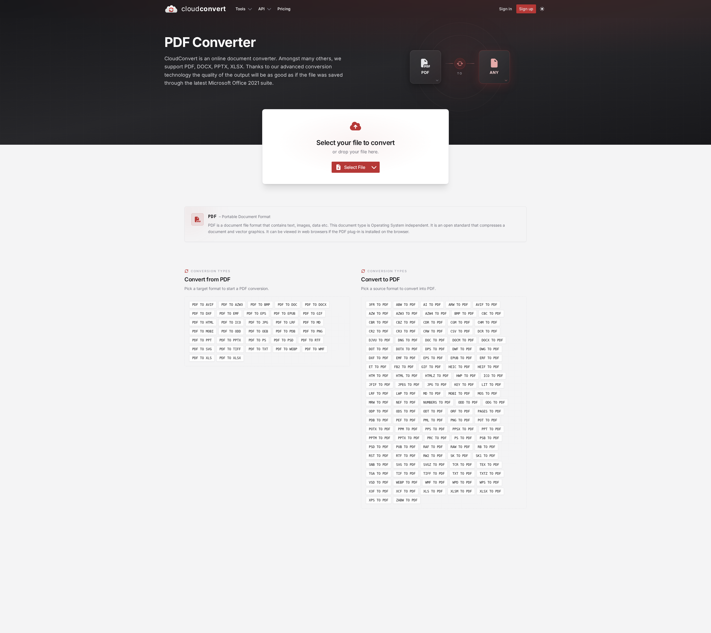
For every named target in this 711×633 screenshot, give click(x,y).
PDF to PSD (283, 340)
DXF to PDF (378, 358)
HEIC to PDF (459, 367)
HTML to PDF (406, 376)
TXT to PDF (462, 474)
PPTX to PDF (408, 438)
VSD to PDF (378, 482)
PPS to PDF (435, 429)
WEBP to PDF (406, 482)
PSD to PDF (378, 447)
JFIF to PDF (379, 385)
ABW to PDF (405, 305)
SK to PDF (459, 456)
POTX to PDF (379, 429)
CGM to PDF (460, 322)
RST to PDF (378, 456)
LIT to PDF (491, 385)
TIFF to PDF (434, 474)
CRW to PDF (433, 331)
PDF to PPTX (230, 340)
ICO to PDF (493, 376)
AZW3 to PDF (406, 314)
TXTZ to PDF (490, 474)
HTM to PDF (378, 376)
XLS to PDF (433, 491)
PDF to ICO (231, 322)
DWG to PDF (489, 349)
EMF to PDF (405, 358)
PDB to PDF (378, 420)
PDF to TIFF (230, 349)
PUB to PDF (405, 447)
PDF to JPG (258, 322)
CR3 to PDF (405, 331)
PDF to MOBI (203, 331)
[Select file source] (374, 167)
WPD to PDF (462, 482)
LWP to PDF (405, 394)
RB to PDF (486, 447)
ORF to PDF (460, 411)
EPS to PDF (433, 358)
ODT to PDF (433, 411)
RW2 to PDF (433, 456)
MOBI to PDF (459, 394)
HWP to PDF (466, 376)
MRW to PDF (378, 402)
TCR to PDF (462, 465)
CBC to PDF (491, 314)
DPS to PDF (435, 349)
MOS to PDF (487, 394)
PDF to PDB (285, 331)
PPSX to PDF (463, 429)
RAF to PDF (433, 447)
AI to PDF (432, 305)
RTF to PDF (405, 456)
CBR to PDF (378, 322)
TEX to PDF (489, 465)
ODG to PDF (495, 402)
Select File (354, 167)
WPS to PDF (489, 482)
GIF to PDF (431, 367)
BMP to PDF (464, 314)
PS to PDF (463, 438)
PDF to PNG (312, 331)
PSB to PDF (489, 438)
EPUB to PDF (461, 358)
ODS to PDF (405, 411)
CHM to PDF (487, 322)
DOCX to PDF (492, 340)
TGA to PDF (378, 474)
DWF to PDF (462, 349)
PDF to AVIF (203, 305)
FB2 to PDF (404, 367)
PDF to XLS (202, 358)
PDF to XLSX (230, 358)
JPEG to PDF (408, 385)
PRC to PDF (437, 438)
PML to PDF (433, 420)
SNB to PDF (378, 465)
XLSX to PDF (490, 491)
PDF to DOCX (315, 305)
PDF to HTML (203, 322)
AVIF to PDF (486, 305)
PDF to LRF (285, 322)
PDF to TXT (258, 349)
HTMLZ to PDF (437, 376)
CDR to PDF (433, 322)
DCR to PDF (487, 331)
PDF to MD (312, 322)
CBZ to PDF (405, 322)
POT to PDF (487, 420)
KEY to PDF (464, 385)
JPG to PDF (437, 385)
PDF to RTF (311, 340)
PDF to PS (257, 340)
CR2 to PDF (378, 331)
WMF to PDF (435, 482)
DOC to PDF (435, 340)
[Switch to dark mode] (542, 9)
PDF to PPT (202, 340)
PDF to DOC (287, 305)
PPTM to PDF (379, 438)
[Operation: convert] (459, 63)
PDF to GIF (312, 314)
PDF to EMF (229, 314)
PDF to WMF (314, 349)
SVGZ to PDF (434, 465)
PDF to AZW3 (232, 305)
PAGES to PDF (489, 411)
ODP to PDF (378, 411)
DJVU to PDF (379, 340)
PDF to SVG (202, 349)
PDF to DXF (202, 314)
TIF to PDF (405, 474)
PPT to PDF (491, 429)
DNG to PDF (407, 340)
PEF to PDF (405, 420)
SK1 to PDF (485, 456)
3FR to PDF (378, 305)
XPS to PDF (378, 500)
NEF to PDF (405, 402)
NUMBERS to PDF (436, 402)
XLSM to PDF (461, 491)
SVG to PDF (405, 465)
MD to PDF (432, 394)
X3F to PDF (378, 491)
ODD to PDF (468, 402)
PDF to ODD (231, 331)
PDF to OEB (258, 331)
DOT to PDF (378, 349)
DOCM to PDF (463, 340)
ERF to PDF (489, 358)
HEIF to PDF (488, 367)
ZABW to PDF (406, 500)
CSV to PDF (460, 331)
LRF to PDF (378, 394)
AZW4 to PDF (436, 314)
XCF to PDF (405, 491)
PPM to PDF (407, 429)
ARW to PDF (458, 305)
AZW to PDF (378, 314)
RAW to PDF (460, 447)
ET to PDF (377, 367)
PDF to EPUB (284, 314)
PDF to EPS (256, 314)
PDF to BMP (260, 305)
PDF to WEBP (286, 349)
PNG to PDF (460, 420)
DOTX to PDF (406, 349)
